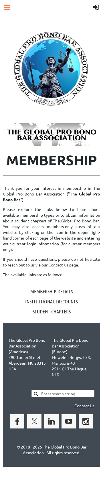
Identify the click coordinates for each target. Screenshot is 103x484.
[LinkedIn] (51, 421)
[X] (34, 421)
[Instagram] (86, 421)
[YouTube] (69, 421)
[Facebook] (17, 421)
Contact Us (58, 264)
